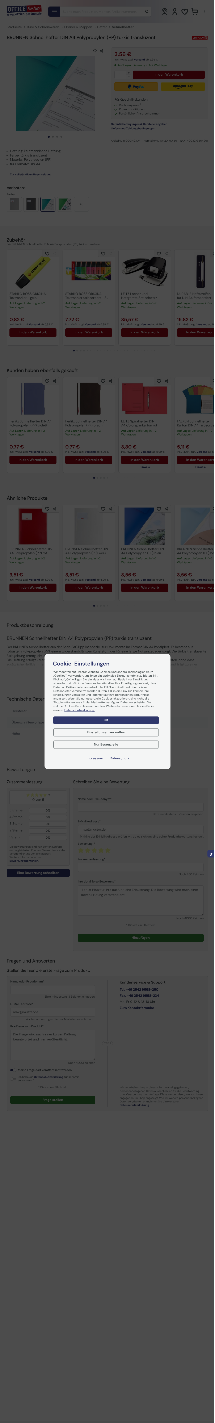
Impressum (94, 758)
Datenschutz (119, 758)
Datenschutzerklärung (79, 710)
